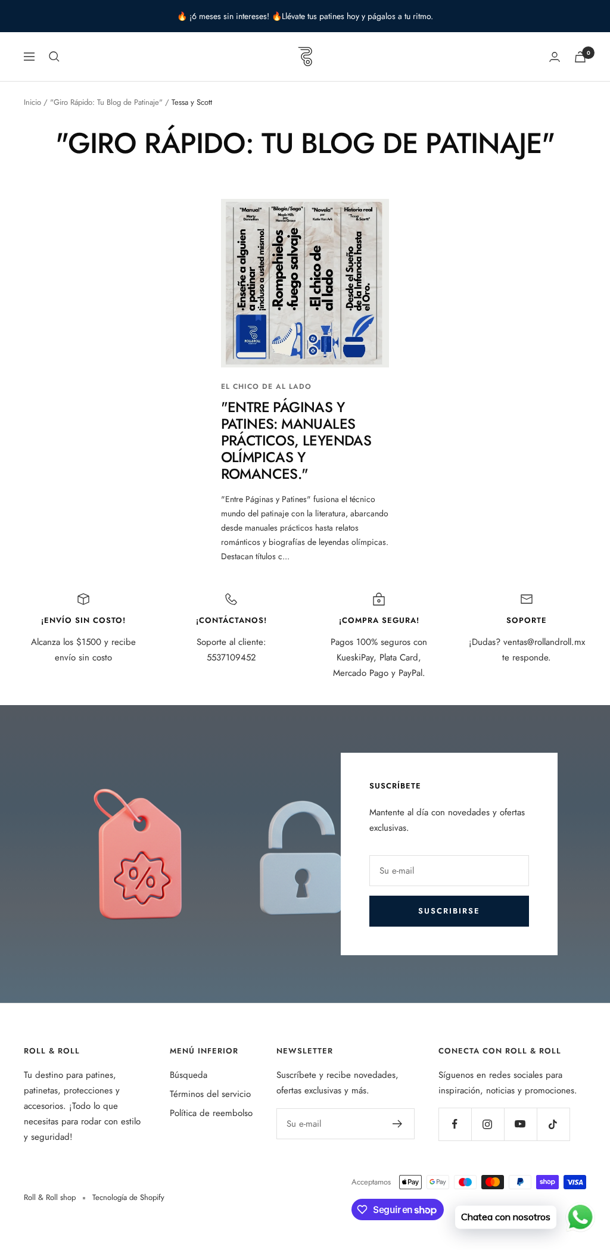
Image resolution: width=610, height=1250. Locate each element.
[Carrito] (580, 57)
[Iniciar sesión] (554, 57)
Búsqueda (188, 1074)
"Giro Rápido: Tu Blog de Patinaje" (106, 102)
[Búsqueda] (54, 56)
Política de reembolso (211, 1113)
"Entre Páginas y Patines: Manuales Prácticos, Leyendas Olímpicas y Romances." (296, 440)
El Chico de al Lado (266, 387)
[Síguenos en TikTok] (553, 1124)
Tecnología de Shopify (128, 1197)
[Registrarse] (398, 1124)
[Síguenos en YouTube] (520, 1124)
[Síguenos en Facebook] (454, 1124)
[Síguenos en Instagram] (487, 1124)
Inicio (32, 102)
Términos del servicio (210, 1094)
